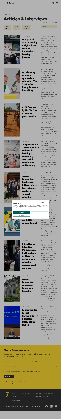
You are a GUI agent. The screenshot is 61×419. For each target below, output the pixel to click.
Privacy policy (44, 202)
